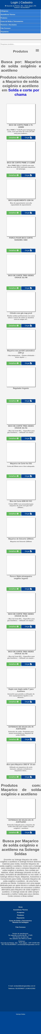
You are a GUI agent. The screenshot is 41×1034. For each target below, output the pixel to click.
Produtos (4, 18)
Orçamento (5, 31)
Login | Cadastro (22, 2)
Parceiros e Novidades (9, 25)
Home (21, 907)
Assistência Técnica (8, 14)
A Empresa (4, 11)
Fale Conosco (6, 28)
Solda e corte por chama (23, 92)
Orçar (27, 138)
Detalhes (13, 138)
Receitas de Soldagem (20, 922)
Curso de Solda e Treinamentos (12, 21)
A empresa (20, 912)
